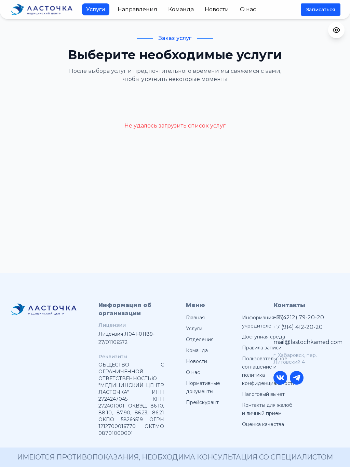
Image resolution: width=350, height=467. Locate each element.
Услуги (95, 9)
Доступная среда (263, 337)
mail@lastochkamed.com (306, 342)
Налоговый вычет (263, 394)
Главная (195, 318)
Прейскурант (202, 402)
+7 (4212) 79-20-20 (298, 317)
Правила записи (262, 348)
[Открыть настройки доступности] (336, 30)
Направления (137, 9)
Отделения (200, 339)
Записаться (320, 9)
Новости (217, 9)
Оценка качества (263, 424)
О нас (248, 9)
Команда (181, 9)
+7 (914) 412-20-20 (298, 327)
